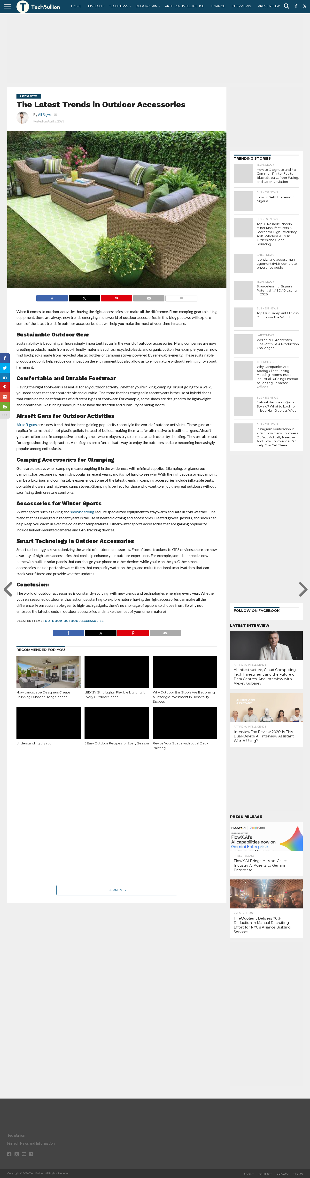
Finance (218, 6)
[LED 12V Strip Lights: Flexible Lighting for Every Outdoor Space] (117, 675)
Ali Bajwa (45, 115)
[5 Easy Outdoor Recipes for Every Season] (117, 726)
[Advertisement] (155, 49)
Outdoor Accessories (83, 621)
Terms (298, 1174)
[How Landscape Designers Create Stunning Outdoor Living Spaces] (48, 675)
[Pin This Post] (116, 297)
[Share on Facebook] (52, 297)
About (249, 1174)
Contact (265, 1174)
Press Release (270, 6)
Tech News (118, 6)
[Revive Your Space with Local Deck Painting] (185, 726)
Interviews (241, 6)
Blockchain (146, 6)
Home (76, 6)
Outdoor (53, 621)
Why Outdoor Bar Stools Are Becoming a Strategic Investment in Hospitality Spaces (184, 697)
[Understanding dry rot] (48, 726)
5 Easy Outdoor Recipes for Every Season (117, 743)
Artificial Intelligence (184, 6)
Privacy (282, 1174)
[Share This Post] (84, 297)
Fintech (95, 6)
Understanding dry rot (33, 743)
